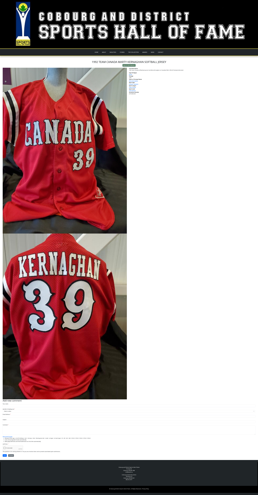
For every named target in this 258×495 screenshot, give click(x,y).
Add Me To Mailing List (8, 409)
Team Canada (132, 87)
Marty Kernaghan (133, 81)
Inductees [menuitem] (113, 52)
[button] (66, 151)
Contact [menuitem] (160, 52)
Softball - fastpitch (133, 84)
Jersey (130, 74)
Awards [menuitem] (144, 52)
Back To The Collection (129, 65)
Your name (5, 404)
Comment (5, 425)
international (132, 90)
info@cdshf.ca (129, 472)
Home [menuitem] (96, 52)
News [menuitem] (152, 52)
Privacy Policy (145, 489)
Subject (4, 419)
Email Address (6, 414)
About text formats (7, 436)
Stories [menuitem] (122, 52)
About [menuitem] (104, 52)
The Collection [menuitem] (133, 52)
